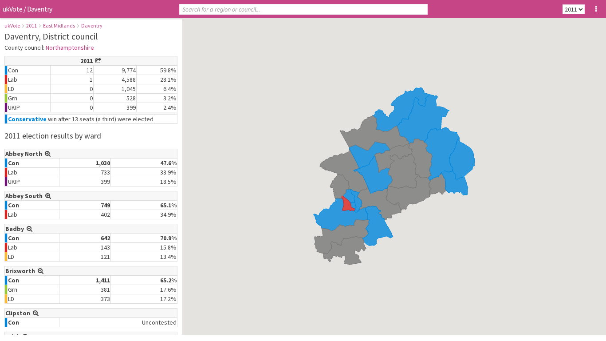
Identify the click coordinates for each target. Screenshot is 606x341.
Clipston (19, 313)
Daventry (91, 25)
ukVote (12, 8)
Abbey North (25, 154)
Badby (16, 229)
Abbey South (25, 196)
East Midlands (59, 25)
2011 (31, 25)
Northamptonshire (70, 48)
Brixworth (21, 271)
